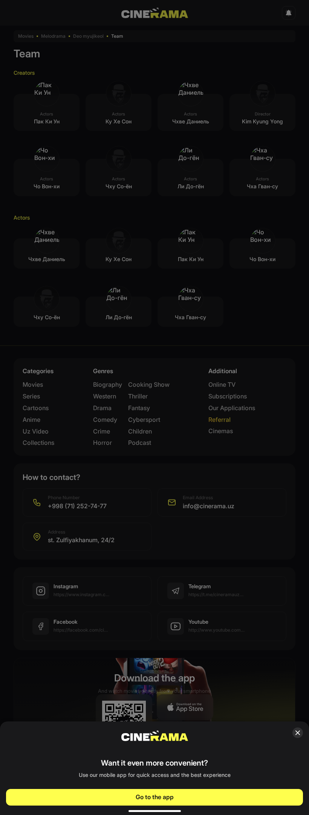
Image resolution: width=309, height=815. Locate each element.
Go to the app (155, 797)
